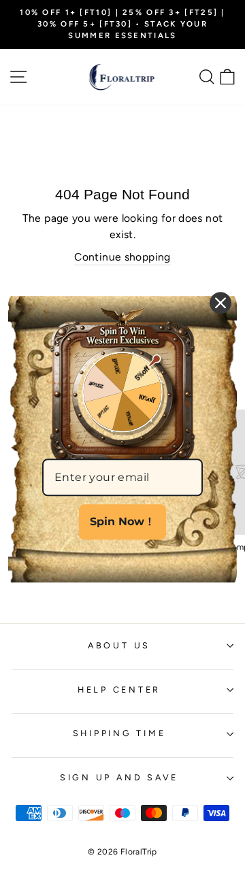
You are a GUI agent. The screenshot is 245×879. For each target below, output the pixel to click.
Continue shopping (122, 256)
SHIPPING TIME (119, 733)
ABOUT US (119, 645)
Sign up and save (119, 777)
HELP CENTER (119, 689)
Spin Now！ (122, 522)
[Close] (220, 302)
